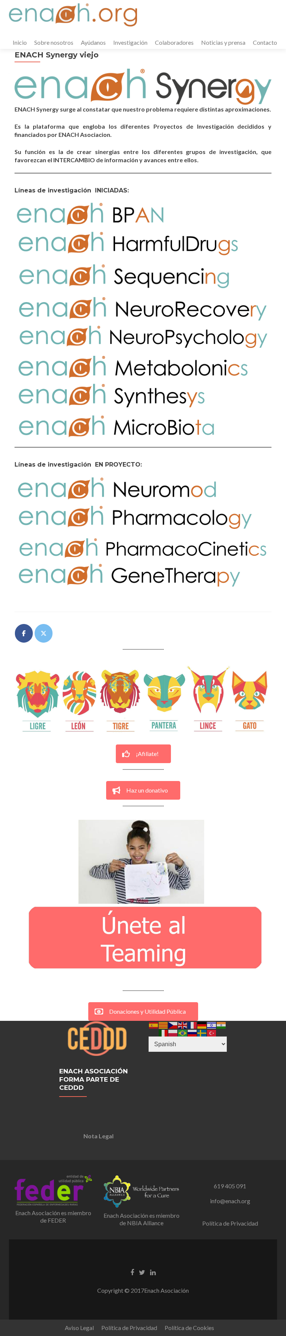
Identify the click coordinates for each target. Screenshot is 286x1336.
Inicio (20, 42)
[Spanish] (154, 1024)
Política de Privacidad (230, 1223)
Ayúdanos (93, 42)
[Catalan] (163, 1024)
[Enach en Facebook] (24, 633)
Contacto (265, 42)
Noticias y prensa (223, 42)
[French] (192, 1024)
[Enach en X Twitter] (44, 633)
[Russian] (192, 1032)
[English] (183, 1024)
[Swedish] (202, 1032)
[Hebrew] (212, 1024)
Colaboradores (174, 42)
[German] (202, 1024)
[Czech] (173, 1024)
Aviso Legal (79, 1327)
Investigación (130, 42)
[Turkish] (212, 1032)
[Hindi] (221, 1024)
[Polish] (173, 1032)
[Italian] (163, 1032)
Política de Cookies (189, 1327)
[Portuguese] (183, 1032)
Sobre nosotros (53, 42)
